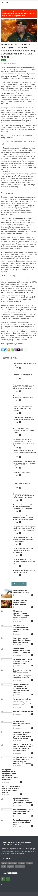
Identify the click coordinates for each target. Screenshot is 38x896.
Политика (12, 863)
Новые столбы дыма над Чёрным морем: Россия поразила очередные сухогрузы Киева (24, 506)
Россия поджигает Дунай (21, 472)
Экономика (20, 867)
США (3, 867)
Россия (3, 60)
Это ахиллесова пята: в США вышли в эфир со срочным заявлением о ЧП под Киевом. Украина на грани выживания (23, 442)
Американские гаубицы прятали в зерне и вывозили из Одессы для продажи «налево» (24, 463)
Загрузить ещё (19, 584)
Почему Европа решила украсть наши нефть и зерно (24, 571)
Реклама (21, 863)
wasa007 (14, 63)
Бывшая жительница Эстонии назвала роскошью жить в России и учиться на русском (24, 452)
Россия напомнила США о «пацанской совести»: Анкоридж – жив (24, 561)
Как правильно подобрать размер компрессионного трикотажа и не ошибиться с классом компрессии (24, 528)
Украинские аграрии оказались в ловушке (24, 364)
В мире (4, 863)
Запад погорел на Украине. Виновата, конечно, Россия (22, 375)
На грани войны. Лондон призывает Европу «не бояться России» (23, 430)
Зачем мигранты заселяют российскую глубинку (22, 484)
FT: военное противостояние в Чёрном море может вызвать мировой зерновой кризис (23, 386)
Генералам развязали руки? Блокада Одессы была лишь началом (22, 408)
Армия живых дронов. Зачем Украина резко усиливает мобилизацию (23, 550)
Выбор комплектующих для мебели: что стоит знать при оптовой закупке (23, 539)
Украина (10, 867)
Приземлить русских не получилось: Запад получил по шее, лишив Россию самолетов (24, 495)
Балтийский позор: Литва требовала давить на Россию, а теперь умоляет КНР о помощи (23, 517)
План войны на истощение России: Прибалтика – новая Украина (25, 396)
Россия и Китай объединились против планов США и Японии (23, 418)
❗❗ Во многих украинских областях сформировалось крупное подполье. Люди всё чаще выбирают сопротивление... (18, 13)
